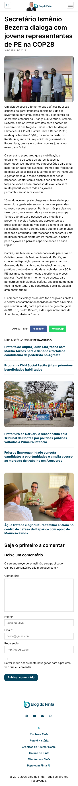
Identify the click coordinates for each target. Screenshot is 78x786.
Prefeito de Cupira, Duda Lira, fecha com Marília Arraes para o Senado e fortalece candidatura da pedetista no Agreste (34, 351)
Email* (8, 630)
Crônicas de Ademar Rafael (39, 746)
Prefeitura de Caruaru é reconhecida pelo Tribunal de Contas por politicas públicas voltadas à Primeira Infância (35, 438)
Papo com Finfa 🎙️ (39, 765)
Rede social (11, 643)
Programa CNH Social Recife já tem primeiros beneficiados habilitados (38, 367)
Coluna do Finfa (39, 753)
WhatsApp (58, 328)
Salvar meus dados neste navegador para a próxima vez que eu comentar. (37, 665)
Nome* (8, 616)
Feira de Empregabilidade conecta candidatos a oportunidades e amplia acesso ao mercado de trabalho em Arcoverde (38, 456)
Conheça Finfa (39, 734)
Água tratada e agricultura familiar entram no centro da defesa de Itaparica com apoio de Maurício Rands (38, 529)
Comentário (11, 575)
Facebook (38, 328)
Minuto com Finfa (39, 759)
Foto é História (39, 740)
